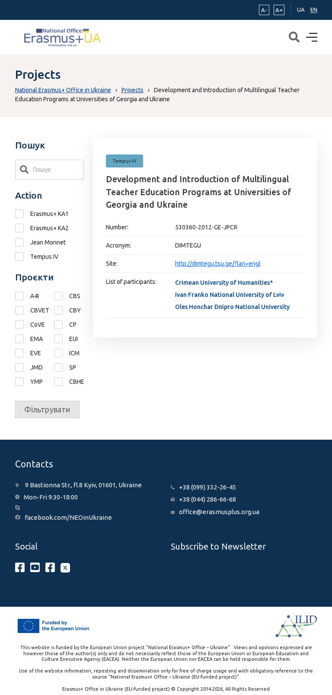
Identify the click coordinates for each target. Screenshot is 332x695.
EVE (35, 353)
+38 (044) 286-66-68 (207, 499)
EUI (73, 338)
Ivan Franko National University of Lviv (229, 294)
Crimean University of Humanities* (224, 282)
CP (73, 324)
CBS (74, 296)
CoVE (37, 324)
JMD (36, 367)
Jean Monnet (48, 242)
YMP (36, 381)
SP (72, 367)
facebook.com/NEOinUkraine (68, 517)
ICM (74, 353)
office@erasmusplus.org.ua (219, 511)
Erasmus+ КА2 (49, 228)
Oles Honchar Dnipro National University (232, 306)
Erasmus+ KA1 (49, 213)
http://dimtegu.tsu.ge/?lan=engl (218, 263)
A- (264, 10)
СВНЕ (76, 381)
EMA (36, 338)
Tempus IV (44, 256)
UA (301, 9)
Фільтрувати (47, 409)
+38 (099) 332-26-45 (207, 487)
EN (313, 9)
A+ (279, 10)
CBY (75, 310)
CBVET (37, 310)
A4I (34, 296)
